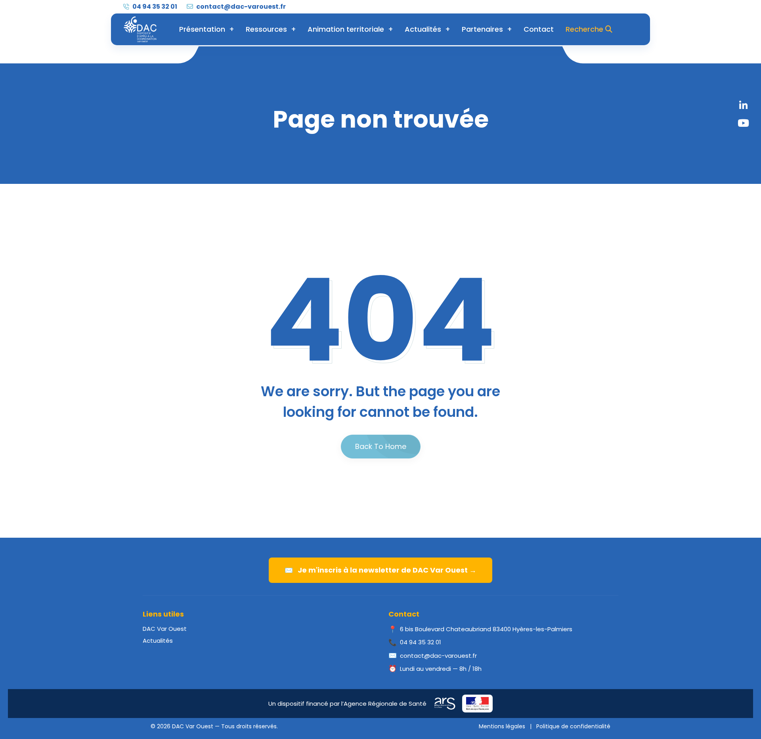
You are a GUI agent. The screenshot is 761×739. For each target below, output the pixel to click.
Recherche (585, 29)
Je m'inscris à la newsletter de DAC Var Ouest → (380, 570)
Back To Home (380, 446)
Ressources (266, 29)
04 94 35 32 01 (154, 6)
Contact (539, 29)
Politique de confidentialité (573, 726)
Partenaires (482, 29)
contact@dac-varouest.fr (240, 6)
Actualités (423, 29)
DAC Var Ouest (165, 628)
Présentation (202, 29)
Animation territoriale (346, 29)
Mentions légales (502, 726)
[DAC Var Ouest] (140, 29)
